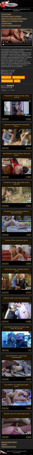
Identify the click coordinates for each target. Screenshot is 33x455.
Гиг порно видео (7, 23)
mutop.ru (4, 444)
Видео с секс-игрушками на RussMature (14, 19)
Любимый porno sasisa (9, 447)
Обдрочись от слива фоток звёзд (12, 21)
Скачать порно (6, 14)
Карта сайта (10, 451)
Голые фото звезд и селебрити (11, 16)
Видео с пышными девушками (11, 25)
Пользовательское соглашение (19, 451)
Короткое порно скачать (9, 442)
